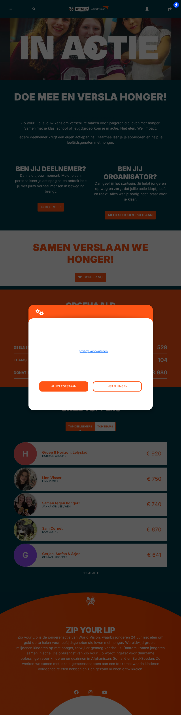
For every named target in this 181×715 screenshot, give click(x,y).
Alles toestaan (63, 386)
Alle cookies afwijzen (91, 396)
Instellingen (117, 386)
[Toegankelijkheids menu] (176, 4)
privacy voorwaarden (93, 351)
